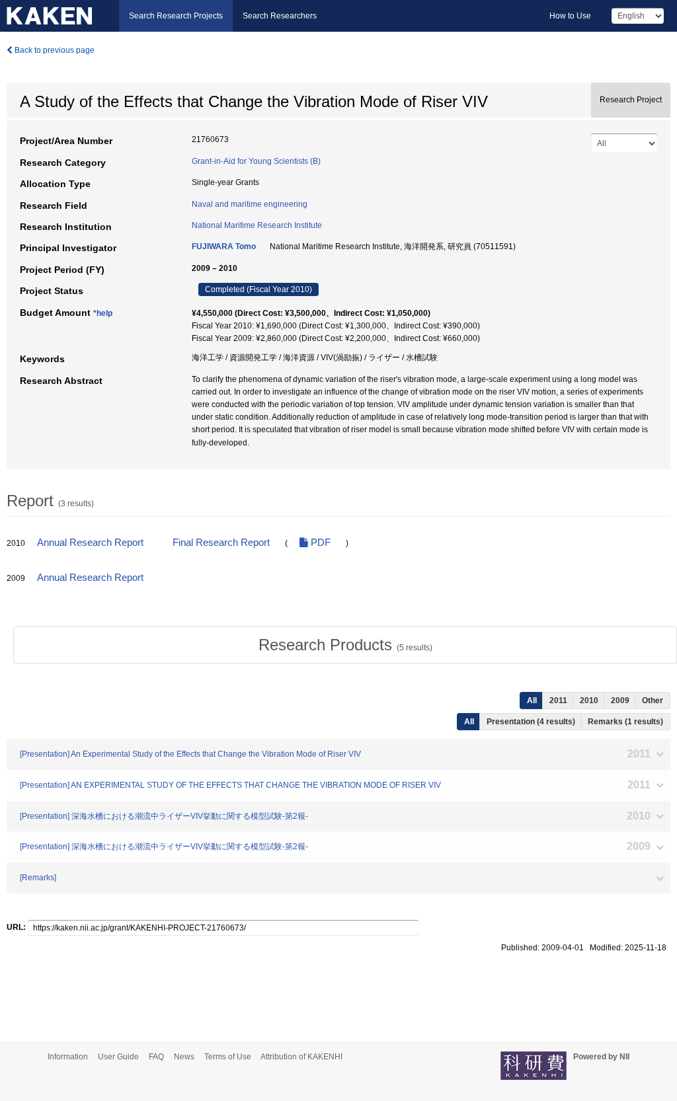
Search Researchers (280, 15)
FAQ (156, 1056)
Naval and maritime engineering (249, 204)
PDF (319, 542)
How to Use (570, 15)
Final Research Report (221, 542)
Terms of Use (227, 1056)
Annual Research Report (90, 542)
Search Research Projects (176, 15)
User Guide (118, 1056)
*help (102, 313)
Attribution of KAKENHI (301, 1056)
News (184, 1056)
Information (68, 1056)
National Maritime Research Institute (257, 225)
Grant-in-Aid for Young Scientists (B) (256, 161)
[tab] (345, 645)
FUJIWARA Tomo (224, 246)
